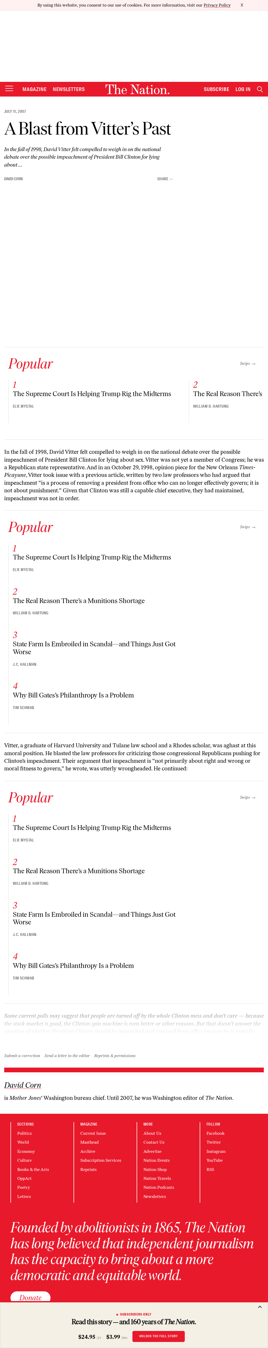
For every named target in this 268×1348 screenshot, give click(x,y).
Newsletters (69, 89)
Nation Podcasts (158, 1187)
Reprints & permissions (115, 1055)
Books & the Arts (33, 1169)
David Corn (13, 179)
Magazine (35, 89)
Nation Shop (155, 1169)
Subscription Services (100, 1160)
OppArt (24, 1178)
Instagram (216, 1151)
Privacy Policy (217, 5)
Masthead (89, 1142)
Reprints (88, 1169)
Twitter (213, 1142)
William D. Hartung (211, 406)
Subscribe (217, 89)
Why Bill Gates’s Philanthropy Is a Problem (73, 695)
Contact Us (153, 1142)
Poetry (23, 1187)
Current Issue (93, 1133)
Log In (243, 89)
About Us (152, 1133)
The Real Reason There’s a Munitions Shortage (79, 600)
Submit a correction (22, 1055)
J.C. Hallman (25, 664)
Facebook (215, 1133)
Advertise (152, 1151)
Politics (24, 1133)
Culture (24, 1160)
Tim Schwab (23, 707)
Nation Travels (157, 1178)
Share (162, 179)
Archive (87, 1151)
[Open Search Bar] (260, 89)
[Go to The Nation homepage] (137, 89)
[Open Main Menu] (9, 89)
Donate (30, 1297)
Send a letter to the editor (67, 1055)
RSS (210, 1169)
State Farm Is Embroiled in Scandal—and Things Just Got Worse (94, 648)
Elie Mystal (23, 406)
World (23, 1142)
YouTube (214, 1160)
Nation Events (156, 1160)
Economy (26, 1151)
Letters (24, 1196)
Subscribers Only (136, 1314)
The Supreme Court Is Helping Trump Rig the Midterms (92, 394)
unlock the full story (158, 1336)
